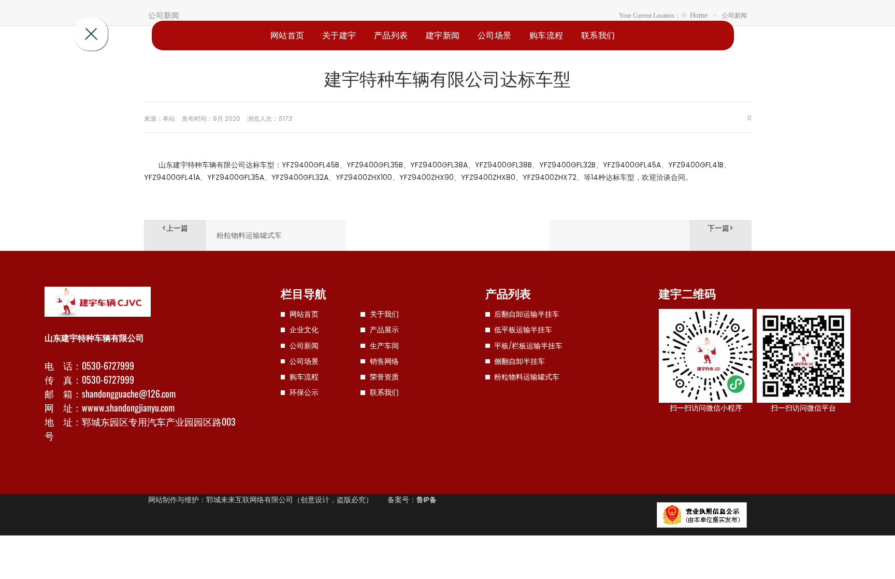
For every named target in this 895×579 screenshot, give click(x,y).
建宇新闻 (443, 35)
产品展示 (384, 329)
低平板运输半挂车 (523, 329)
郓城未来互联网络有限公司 (249, 500)
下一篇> (720, 228)
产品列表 (391, 35)
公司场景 (495, 35)
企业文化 (304, 329)
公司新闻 (304, 346)
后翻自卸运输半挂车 (526, 314)
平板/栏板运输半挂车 (528, 346)
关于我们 (384, 314)
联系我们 (598, 35)
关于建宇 (339, 35)
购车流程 (546, 35)
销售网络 (384, 361)
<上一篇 (175, 228)
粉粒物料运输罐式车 (249, 235)
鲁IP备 (426, 500)
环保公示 (304, 392)
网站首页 (287, 35)
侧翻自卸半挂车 (519, 361)
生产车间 (384, 346)
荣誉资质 (384, 377)
